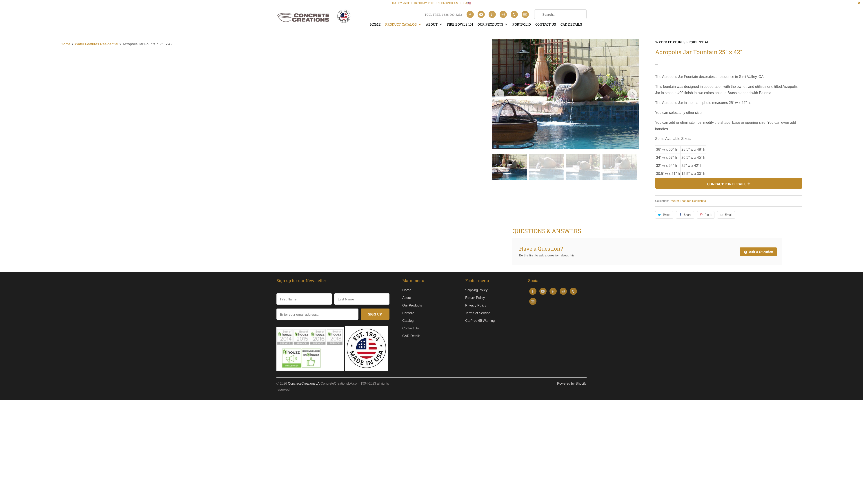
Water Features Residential (682, 42)
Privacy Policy (475, 305)
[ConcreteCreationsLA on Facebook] (470, 14)
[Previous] (499, 94)
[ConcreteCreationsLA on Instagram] (503, 14)
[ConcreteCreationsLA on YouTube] (481, 14)
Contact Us (545, 24)
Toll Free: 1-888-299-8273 (443, 15)
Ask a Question (760, 251)
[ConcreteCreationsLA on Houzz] (514, 14)
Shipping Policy (476, 290)
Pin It (708, 214)
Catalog (408, 320)
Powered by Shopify (572, 383)
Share (687, 214)
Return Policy (475, 298)
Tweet (666, 214)
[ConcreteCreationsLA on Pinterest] (492, 14)
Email (728, 214)
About (432, 24)
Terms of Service (477, 313)
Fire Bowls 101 (460, 24)
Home (375, 24)
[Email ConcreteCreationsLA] (525, 14)
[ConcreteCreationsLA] (313, 18)
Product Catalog (401, 24)
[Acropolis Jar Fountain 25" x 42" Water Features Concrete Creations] (565, 94)
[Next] (632, 94)
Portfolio (521, 24)
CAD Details (571, 24)
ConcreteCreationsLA (304, 383)
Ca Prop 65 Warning (480, 320)
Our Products (491, 24)
